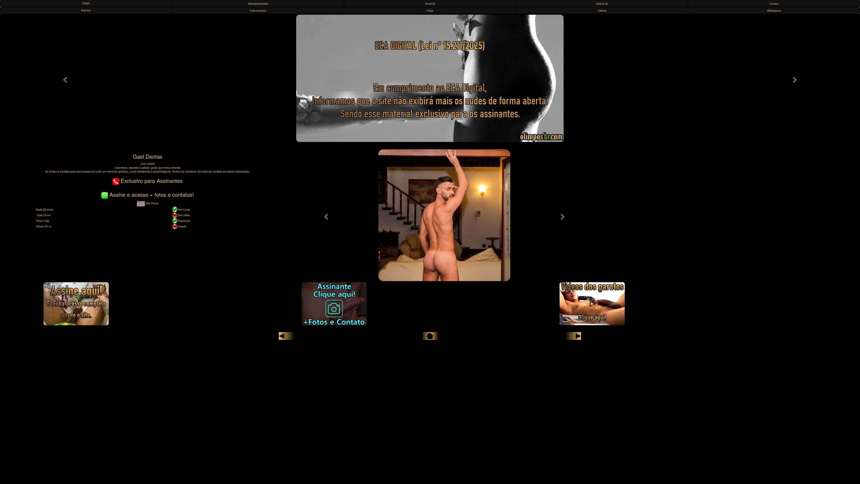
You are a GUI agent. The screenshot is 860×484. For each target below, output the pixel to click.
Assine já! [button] (602, 3)
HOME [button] (86, 3)
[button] (64, 78)
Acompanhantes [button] (258, 3)
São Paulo (151, 203)
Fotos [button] (430, 10)
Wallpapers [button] (774, 10)
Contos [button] (774, 3)
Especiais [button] (86, 10)
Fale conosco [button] (258, 10)
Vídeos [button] (602, 10)
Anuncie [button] (430, 3)
